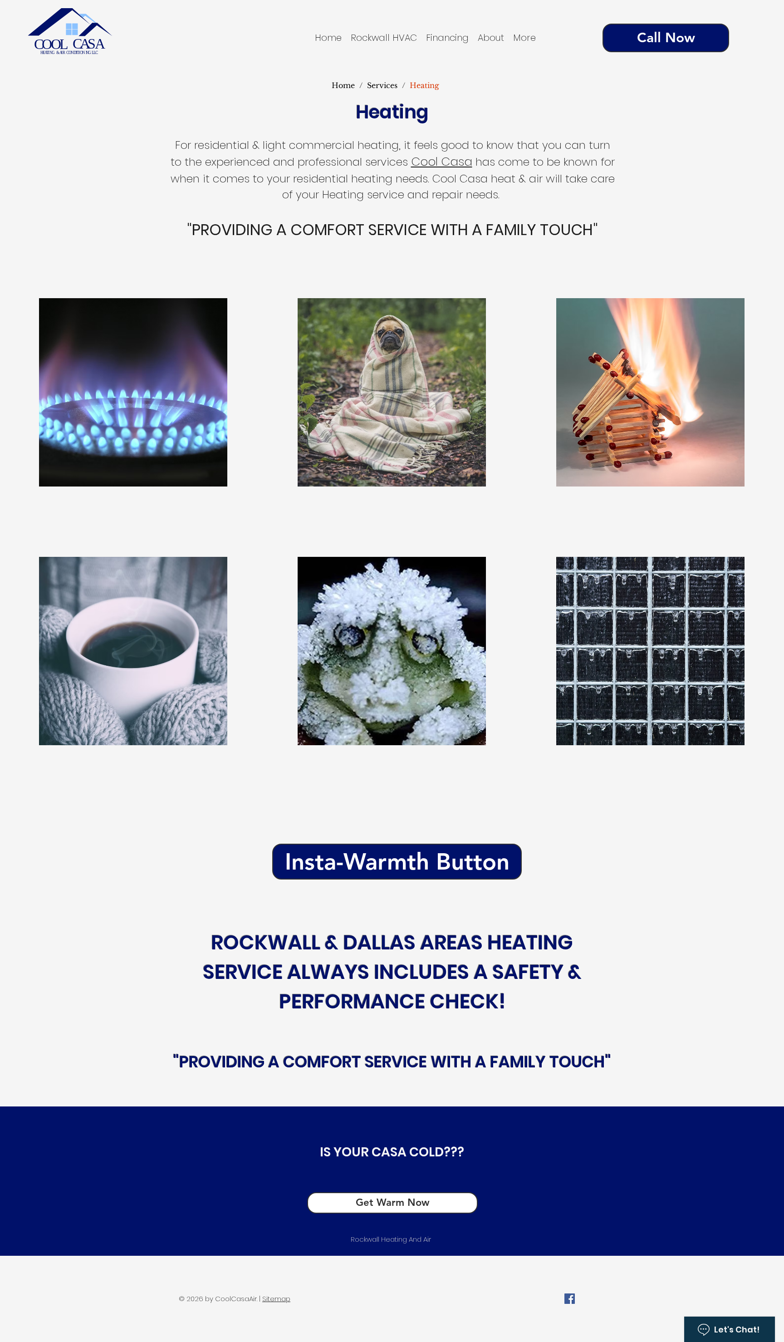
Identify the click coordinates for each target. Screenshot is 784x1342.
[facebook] (569, 1298)
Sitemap (276, 1298)
